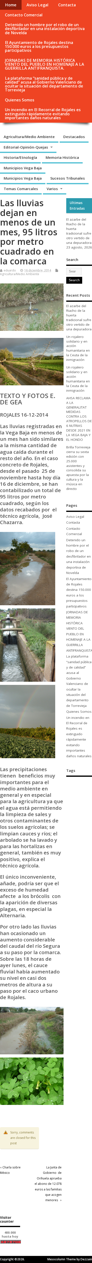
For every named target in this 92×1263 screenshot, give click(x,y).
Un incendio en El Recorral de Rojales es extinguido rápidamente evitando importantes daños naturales (43, 113)
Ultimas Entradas (77, 205)
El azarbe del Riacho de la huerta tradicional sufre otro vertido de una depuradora (79, 231)
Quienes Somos (19, 100)
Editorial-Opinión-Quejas (26, 147)
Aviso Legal (37, 5)
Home (10, 5)
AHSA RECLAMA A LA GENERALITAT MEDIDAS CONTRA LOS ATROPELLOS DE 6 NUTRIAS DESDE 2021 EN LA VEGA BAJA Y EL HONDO (79, 419)
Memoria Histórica (62, 157)
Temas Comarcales (21, 188)
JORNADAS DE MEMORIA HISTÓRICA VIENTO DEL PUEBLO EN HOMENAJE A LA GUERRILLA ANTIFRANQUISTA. (44, 64)
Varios (52, 188)
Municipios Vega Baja (23, 167)
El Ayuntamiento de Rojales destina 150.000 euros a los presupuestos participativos (39, 46)
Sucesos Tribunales (67, 178)
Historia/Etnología (20, 157)
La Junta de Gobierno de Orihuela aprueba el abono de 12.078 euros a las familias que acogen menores (48, 1183)
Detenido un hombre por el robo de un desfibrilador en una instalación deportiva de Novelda (45, 28)
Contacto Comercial (23, 15)
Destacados (74, 136)
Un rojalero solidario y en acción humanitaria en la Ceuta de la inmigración (78, 348)
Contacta (67, 5)
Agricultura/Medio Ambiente (29, 136)
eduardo (10, 270)
